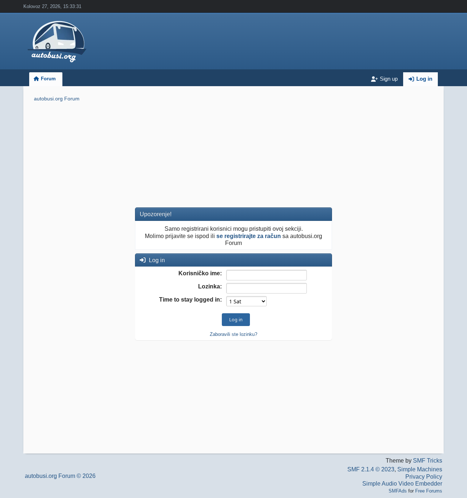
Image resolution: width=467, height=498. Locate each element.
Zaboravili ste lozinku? (233, 334)
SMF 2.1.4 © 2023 (370, 469)
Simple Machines (419, 469)
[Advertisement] (233, 156)
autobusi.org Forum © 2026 (60, 476)
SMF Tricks (427, 460)
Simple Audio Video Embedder (402, 483)
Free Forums (428, 491)
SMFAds (398, 491)
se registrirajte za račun (248, 236)
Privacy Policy (423, 477)
